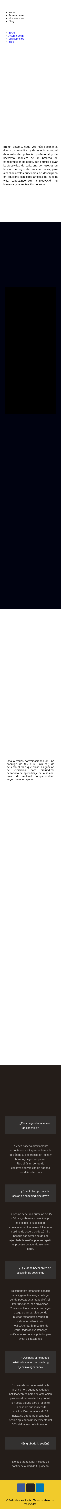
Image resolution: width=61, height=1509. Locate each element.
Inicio (11, 12)
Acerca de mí (16, 15)
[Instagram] (30, 1487)
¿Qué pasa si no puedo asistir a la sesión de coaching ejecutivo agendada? (30, 1362)
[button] (30, 27)
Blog (11, 21)
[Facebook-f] (21, 1487)
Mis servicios (16, 18)
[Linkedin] (40, 1487)
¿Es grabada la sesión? (35, 1443)
